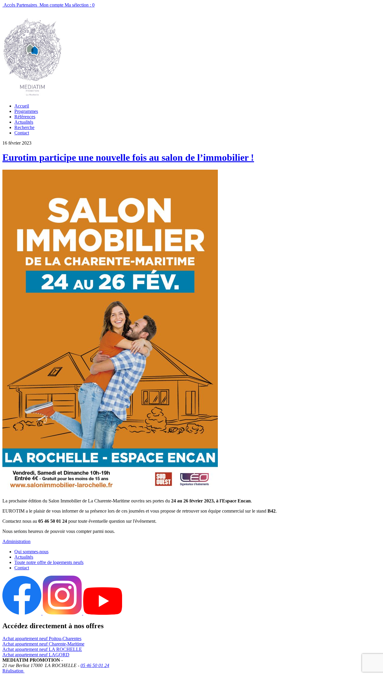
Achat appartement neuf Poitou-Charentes (41, 638)
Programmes (26, 111)
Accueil (21, 105)
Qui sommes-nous (31, 551)
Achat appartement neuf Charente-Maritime (43, 643)
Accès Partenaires (20, 4)
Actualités (23, 122)
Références (24, 116)
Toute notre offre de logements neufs (48, 562)
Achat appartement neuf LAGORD (35, 654)
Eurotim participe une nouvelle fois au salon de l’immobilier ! (128, 157)
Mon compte (51, 4)
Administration (16, 541)
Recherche (24, 127)
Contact (21, 132)
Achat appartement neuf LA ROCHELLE (42, 649)
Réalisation (13, 670)
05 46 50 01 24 (94, 665)
